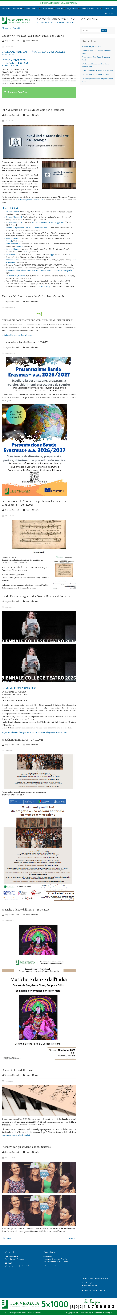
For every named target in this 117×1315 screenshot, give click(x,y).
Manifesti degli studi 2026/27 (92, 46)
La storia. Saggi (44, 287)
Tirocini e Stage (109, 8)
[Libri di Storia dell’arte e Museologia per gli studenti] (38, 126)
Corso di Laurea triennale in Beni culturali (68, 19)
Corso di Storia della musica (18, 1070)
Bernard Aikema (13, 260)
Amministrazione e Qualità (91, 9)
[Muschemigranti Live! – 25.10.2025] (39, 756)
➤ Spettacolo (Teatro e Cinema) (93, 1290)
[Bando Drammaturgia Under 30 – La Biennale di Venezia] (39, 612)
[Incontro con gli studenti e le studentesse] (39, 1163)
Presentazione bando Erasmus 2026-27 (25, 342)
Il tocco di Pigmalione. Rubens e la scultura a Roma (27, 228)
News (8, 8)
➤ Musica (85, 1288)
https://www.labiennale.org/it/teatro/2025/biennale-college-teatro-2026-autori (34, 733)
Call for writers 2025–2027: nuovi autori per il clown (33, 35)
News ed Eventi (32, 41)
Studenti (60, 9)
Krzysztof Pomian (13, 239)
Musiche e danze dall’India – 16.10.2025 (25, 909)
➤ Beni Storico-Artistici (90, 1285)
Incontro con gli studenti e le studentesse (26, 1147)
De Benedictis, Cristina (15, 276)
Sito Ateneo (9, 1313)
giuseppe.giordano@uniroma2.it (17, 1266)
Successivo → (71, 1238)
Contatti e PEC (20, 1313)
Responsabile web (11, 41)
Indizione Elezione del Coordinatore (17, 335)
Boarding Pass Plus (17, 92)
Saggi (51, 255)
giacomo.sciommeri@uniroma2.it (16, 1135)
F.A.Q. (113, 13)
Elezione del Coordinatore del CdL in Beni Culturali (33, 296)
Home (3, 8)
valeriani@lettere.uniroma (28, 200)
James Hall (10, 255)
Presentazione (17, 9)
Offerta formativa (33, 9)
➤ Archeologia (87, 1283)
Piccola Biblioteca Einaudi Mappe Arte (48, 223)
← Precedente (7, 1238)
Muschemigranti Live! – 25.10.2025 (22, 739)
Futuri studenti (48, 9)
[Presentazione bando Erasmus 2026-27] (38, 358)
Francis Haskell (12, 212)
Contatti (107, 13)
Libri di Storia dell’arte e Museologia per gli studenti (33, 110)
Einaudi (9, 241)
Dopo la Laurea (72, 9)
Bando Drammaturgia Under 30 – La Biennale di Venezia (36, 596)
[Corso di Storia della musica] (39, 1086)
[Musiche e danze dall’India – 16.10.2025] (39, 926)
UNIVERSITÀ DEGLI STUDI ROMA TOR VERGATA (58, 3)
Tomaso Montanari (14, 217)
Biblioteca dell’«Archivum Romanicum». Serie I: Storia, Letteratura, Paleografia (39, 271)
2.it (41, 200)
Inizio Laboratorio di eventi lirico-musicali (97, 71)
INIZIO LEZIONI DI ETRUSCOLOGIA (97, 75)
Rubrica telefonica (34, 1313)
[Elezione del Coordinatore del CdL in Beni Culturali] (39, 313)
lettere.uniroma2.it (50, 1266)
